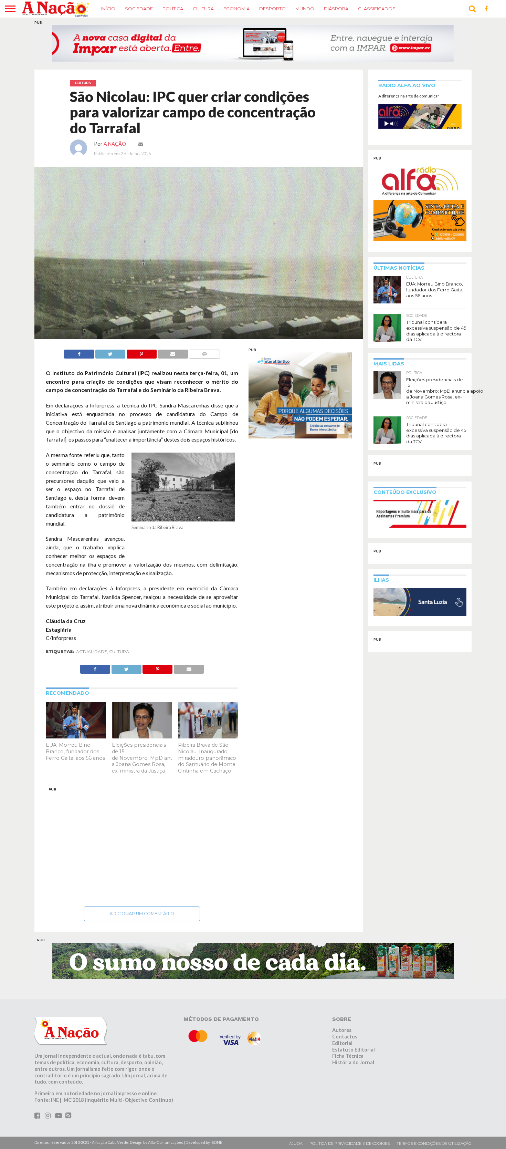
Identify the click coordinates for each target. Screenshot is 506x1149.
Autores (341, 1043)
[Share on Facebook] (79, 365)
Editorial (342, 1056)
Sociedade (139, 8)
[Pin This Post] (141, 365)
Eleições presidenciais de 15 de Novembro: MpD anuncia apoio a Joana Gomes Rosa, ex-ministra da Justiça (155, 771)
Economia (236, 8)
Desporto (272, 8)
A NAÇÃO (115, 157)
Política (172, 8)
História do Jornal (353, 1075)
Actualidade (91, 664)
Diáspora (336, 8)
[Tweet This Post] (110, 365)
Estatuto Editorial (353, 1063)
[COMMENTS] (204, 365)
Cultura (203, 8)
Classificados (377, 8)
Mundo (304, 8)
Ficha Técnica (347, 1069)
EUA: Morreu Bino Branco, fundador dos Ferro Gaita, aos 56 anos (75, 764)
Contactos (344, 1050)
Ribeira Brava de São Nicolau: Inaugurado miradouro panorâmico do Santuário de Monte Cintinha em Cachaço (207, 771)
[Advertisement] (142, 858)
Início (108, 8)
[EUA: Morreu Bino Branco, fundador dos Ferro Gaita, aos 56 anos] (76, 749)
